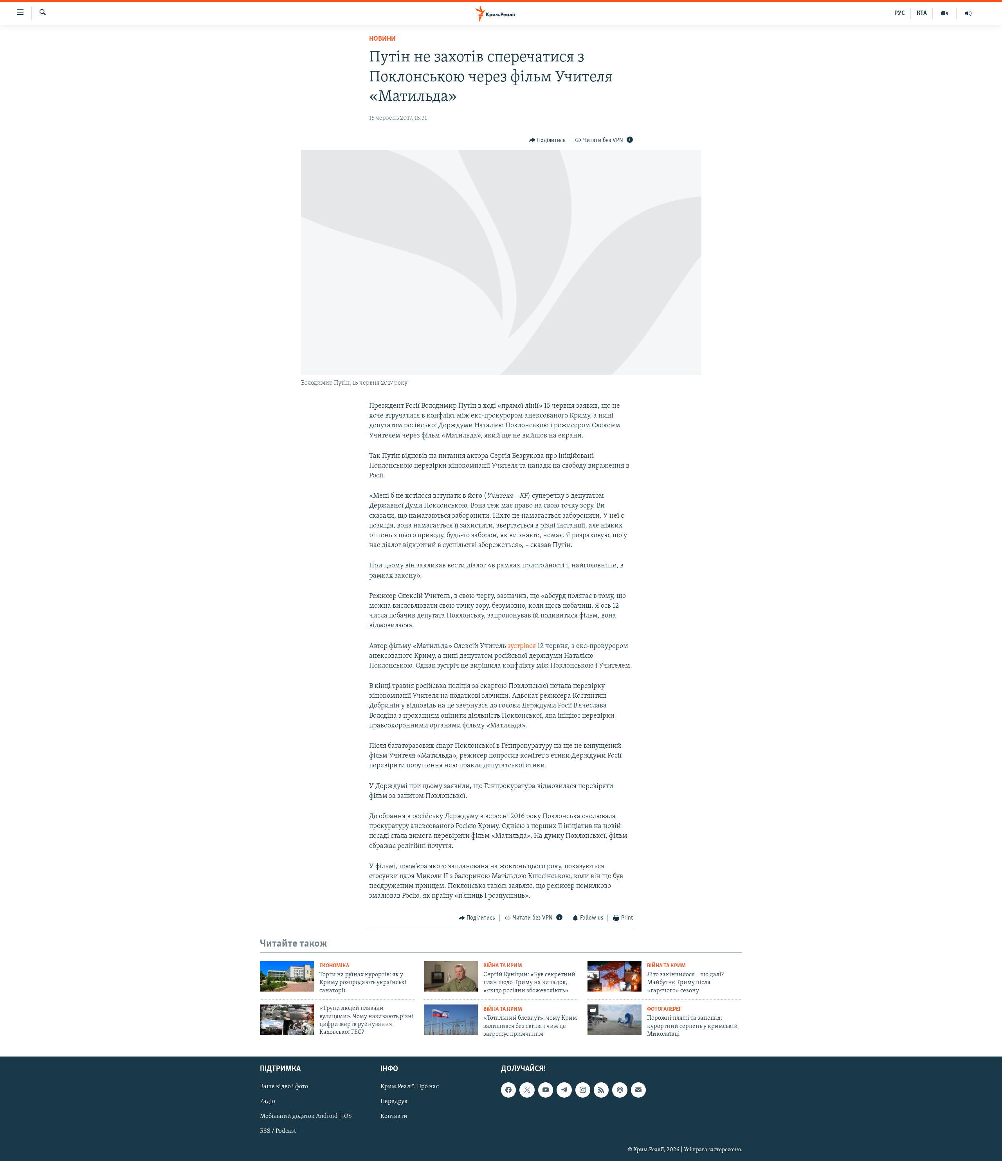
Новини (382, 39)
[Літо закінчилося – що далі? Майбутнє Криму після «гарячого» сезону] (615, 976)
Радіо (267, 1101)
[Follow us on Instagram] (582, 1089)
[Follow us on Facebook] (508, 1089)
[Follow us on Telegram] (564, 1089)
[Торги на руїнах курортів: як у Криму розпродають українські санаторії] (287, 976)
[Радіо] (968, 13)
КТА (922, 13)
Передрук (394, 1101)
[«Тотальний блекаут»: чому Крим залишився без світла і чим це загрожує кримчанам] (451, 1019)
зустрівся (522, 646)
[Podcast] (619, 1089)
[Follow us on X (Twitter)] (526, 1089)
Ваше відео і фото (284, 1087)
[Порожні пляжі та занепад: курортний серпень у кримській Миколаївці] (615, 1019)
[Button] (547, 140)
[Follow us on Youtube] (545, 1089)
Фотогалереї (663, 1009)
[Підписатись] (638, 1089)
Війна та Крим (502, 966)
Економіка (334, 966)
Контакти (393, 1116)
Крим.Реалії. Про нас (409, 1087)
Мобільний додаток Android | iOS (306, 1116)
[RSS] (601, 1089)
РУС (899, 13)
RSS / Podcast (278, 1131)
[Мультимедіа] (945, 13)
